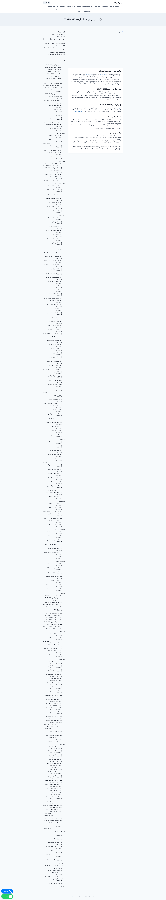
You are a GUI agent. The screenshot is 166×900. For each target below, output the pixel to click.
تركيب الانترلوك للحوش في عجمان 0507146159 (54, 290)
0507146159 (103, 74)
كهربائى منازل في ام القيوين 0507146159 (55, 873)
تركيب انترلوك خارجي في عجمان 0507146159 (54, 326)
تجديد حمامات (61, 81)
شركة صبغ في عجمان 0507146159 (54, 628)
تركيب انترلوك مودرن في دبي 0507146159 (55, 358)
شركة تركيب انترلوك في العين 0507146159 (55, 419)
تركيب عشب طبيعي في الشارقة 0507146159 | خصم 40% (55, 751)
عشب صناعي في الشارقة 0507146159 (53, 726)
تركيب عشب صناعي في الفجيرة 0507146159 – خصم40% (55, 671)
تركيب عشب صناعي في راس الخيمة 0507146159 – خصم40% (54, 683)
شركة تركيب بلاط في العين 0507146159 (52, 511)
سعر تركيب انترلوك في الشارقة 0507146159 (55, 389)
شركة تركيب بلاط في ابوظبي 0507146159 (55, 504)
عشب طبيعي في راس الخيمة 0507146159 (55, 825)
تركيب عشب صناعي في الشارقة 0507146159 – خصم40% (54, 666)
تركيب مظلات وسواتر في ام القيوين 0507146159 (54, 231)
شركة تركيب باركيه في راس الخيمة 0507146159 (54, 493)
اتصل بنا (63, 60)
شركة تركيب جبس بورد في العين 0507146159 (54, 541)
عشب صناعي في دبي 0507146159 (54, 735)
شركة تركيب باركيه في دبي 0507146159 (52, 490)
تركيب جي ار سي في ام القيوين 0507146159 (55, 147)
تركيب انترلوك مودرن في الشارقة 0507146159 (54, 353)
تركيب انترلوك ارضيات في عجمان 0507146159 (54, 314)
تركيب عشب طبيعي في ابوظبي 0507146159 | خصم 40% (55, 747)
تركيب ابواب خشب (60, 103)
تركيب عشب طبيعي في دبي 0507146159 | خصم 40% (55, 768)
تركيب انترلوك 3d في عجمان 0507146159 (55, 301)
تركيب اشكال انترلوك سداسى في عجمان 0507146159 (53, 261)
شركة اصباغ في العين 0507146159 (54, 600)
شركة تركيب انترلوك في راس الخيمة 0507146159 (53, 431)
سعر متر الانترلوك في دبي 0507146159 (53, 403)
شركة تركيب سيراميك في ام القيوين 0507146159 (54, 577)
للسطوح (74, 148)
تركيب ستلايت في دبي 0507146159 (53, 174)
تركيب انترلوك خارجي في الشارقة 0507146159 (54, 318)
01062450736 (74, 896)
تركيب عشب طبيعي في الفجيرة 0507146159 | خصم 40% (55, 760)
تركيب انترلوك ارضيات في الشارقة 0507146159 (54, 305)
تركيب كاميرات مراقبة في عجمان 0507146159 (54, 211)
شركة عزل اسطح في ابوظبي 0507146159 (55, 634)
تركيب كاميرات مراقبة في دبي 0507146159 (55, 203)
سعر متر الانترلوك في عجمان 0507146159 (55, 406)
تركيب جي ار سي (61, 133)
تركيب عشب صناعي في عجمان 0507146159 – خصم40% (55, 687)
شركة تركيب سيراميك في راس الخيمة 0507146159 (53, 585)
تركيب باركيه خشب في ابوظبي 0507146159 (55, 442)
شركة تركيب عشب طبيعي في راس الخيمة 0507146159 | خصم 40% (52, 806)
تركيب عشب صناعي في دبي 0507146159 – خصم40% (55, 679)
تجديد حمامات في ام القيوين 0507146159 (55, 90)
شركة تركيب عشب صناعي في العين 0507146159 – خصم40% (54, 700)
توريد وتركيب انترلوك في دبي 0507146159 (55, 381)
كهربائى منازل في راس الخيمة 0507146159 (55, 880)
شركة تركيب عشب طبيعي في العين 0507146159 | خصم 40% (54, 789)
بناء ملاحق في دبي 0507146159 (54, 73)
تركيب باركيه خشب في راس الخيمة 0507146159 (54, 466)
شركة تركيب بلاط (61, 501)
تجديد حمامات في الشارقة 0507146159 (52, 85)
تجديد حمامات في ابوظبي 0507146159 (53, 83)
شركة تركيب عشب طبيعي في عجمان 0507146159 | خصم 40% (53, 810)
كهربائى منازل (61, 863)
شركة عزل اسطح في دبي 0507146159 (53, 648)
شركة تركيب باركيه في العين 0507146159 (55, 482)
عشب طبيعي (62, 744)
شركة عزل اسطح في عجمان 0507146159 (55, 655)
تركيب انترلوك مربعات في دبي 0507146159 (55, 345)
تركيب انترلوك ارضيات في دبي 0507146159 (55, 309)
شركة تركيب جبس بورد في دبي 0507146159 (55, 549)
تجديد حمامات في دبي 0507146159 (53, 94)
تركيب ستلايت (61, 161)
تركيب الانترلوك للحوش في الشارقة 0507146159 (54, 278)
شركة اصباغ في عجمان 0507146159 (53, 613)
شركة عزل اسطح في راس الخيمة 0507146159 (54, 651)
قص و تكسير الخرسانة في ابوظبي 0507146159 (54, 834)
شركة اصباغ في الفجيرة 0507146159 (53, 602)
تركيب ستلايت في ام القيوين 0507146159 (55, 171)
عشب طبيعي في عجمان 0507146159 (53, 828)
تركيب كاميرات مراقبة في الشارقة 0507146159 (54, 190)
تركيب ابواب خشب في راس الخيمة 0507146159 (54, 125)
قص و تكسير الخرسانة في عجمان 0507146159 (54, 860)
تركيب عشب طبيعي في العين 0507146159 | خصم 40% (55, 756)
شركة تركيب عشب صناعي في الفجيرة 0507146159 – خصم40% (53, 704)
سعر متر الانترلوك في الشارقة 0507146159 (55, 400)
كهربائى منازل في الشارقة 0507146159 (53, 868)
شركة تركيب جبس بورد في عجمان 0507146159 (54, 557)
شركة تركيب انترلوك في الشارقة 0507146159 (54, 415)
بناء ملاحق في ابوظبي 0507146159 (53, 65)
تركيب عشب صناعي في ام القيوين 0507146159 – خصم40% (54, 675)
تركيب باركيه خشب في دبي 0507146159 (52, 462)
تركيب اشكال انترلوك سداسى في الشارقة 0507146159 (52, 253)
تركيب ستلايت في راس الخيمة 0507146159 (55, 177)
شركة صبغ (62, 593)
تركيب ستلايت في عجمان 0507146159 (53, 180)
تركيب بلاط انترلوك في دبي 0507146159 (52, 369)
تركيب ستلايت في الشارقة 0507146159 (52, 165)
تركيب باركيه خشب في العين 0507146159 (55, 451)
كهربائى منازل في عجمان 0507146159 (53, 883)
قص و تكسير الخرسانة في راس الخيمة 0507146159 (53, 855)
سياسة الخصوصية (61, 247)
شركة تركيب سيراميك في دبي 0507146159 (55, 581)
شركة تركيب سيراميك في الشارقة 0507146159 (54, 568)
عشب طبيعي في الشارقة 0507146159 (53, 815)
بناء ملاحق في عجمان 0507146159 (54, 78)
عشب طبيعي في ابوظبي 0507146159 (53, 813)
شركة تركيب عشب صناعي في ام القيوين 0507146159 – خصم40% (52, 708)
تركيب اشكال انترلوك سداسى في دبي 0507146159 (53, 257)
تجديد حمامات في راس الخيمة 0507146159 (55, 97)
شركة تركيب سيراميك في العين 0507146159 (55, 573)
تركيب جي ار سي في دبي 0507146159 (53, 150)
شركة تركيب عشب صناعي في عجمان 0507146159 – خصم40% (53, 721)
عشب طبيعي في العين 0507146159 (53, 818)
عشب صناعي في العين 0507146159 (53, 729)
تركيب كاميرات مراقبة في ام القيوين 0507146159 (54, 199)
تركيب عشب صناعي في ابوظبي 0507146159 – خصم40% (55, 662)
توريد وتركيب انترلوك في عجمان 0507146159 (55, 385)
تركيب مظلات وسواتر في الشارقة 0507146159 (54, 223)
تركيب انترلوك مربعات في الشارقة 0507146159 (54, 341)
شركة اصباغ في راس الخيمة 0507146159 (55, 610)
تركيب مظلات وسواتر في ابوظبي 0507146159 (54, 218)
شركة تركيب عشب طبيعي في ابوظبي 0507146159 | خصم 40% (53, 781)
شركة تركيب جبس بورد (59, 529)
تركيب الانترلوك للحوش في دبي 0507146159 (55, 282)
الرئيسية (117, 6)
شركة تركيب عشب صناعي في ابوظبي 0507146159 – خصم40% (53, 692)
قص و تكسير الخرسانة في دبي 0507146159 (55, 851)
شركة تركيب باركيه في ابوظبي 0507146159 (55, 474)
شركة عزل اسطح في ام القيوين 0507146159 (55, 645)
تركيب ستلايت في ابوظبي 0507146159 (53, 163)
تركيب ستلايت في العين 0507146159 (53, 168)
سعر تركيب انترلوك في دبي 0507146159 (52, 392)
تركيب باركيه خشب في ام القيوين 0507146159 (54, 459)
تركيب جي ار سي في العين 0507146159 (52, 143)
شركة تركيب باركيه (60, 439)
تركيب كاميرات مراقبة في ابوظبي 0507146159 (54, 186)
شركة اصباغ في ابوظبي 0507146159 (53, 595)
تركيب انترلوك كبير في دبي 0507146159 (52, 333)
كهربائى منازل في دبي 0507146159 (53, 876)
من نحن (63, 886)
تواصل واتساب (5, 896)
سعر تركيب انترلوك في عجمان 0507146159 (55, 396)
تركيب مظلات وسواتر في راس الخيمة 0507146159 (53, 239)
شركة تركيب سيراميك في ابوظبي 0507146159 (54, 564)
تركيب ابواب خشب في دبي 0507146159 (52, 122)
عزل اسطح (62, 631)
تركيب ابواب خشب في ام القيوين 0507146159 (54, 119)
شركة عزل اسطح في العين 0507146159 (52, 642)
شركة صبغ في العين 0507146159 (54, 619)
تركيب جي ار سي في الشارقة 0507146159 (55, 140)
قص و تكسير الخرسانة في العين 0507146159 (55, 843)
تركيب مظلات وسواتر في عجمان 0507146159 (54, 244)
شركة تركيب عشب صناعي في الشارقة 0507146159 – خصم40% (53, 696)
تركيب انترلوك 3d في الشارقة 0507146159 (55, 295)
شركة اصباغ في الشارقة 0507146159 (53, 598)
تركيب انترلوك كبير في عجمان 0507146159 (55, 337)
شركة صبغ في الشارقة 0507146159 (53, 617)
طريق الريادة (89, 74)
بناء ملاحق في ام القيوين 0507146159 (53, 71)
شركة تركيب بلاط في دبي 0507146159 (53, 518)
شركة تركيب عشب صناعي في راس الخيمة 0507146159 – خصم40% (54, 717)
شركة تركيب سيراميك (60, 561)
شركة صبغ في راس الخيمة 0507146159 (52, 626)
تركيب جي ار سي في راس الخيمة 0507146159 (54, 153)
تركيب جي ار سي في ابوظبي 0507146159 (55, 136)
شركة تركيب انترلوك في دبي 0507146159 (55, 427)
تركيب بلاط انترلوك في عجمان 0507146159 (55, 372)
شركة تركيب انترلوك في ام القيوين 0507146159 (54, 423)
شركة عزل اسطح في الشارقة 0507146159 (55, 638)
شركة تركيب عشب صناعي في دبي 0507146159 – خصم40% (54, 713)
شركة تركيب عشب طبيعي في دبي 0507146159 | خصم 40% (54, 802)
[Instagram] (44, 2)
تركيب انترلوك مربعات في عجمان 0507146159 (54, 349)
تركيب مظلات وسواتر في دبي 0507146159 (55, 235)
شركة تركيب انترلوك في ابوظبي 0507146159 (55, 410)
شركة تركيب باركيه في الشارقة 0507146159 (55, 478)
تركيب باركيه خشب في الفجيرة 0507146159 (55, 455)
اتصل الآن (6, 891)
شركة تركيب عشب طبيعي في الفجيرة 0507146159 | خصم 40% (53, 793)
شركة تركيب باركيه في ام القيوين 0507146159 (54, 487)
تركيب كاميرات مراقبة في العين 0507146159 (55, 195)
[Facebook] (49, 2)
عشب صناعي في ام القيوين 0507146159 (56, 732)
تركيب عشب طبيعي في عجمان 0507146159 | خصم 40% (55, 777)
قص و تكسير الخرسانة (59, 831)
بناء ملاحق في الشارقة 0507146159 (53, 67)
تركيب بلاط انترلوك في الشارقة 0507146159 (55, 366)
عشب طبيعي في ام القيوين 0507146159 (52, 820)
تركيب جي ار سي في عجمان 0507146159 (55, 157)
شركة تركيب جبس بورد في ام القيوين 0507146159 (53, 545)
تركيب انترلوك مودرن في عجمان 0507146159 (54, 362)
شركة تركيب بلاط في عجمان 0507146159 (55, 525)
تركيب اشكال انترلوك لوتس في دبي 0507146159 (54, 269)
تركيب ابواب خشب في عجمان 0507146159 (55, 129)
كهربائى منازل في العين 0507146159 (53, 870)
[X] (46, 2)
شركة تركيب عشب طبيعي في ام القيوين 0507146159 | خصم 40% (53, 798)
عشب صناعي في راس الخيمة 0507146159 (55, 738)
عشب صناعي (61, 659)
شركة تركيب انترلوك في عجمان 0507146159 (55, 436)
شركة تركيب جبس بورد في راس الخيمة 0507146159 (53, 553)
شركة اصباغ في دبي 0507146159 (54, 606)
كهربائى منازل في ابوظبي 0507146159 (53, 866)
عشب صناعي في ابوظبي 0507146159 (53, 724)
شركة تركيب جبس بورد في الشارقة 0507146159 (54, 536)
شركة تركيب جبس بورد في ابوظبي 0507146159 (54, 532)
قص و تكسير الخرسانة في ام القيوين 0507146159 (53, 847)
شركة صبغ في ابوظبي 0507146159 (53, 615)
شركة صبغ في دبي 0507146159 (54, 624)
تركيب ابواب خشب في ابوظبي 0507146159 (55, 106)
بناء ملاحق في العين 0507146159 (54, 69)
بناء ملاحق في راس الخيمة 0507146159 (52, 76)
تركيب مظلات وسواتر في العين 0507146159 (55, 227)
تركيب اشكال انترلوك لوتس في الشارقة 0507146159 (53, 265)
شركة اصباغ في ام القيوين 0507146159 (52, 604)
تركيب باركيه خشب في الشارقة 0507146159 (55, 447)
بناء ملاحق (62, 62)
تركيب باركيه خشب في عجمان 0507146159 (55, 470)
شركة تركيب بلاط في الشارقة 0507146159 (55, 508)
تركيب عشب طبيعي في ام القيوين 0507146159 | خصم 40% (54, 764)
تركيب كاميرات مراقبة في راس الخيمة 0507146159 (53, 207)
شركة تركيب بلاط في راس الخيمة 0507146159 (54, 521)
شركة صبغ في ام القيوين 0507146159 (53, 622)
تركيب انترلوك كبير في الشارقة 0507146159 (55, 330)
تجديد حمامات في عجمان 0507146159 (53, 100)
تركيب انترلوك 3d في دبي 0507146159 (52, 298)
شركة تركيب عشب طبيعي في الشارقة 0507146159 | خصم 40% (53, 785)
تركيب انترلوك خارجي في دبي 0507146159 (55, 322)
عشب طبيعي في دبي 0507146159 (54, 822)
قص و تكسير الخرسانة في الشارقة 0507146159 (54, 839)
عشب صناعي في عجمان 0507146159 (53, 741)
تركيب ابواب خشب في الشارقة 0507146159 (55, 110)
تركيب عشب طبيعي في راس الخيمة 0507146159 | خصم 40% (54, 772)
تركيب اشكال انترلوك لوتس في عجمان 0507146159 (53, 274)
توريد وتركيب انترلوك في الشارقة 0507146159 (54, 377)
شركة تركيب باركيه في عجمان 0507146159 (55, 497)
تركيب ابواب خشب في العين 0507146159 (55, 114)
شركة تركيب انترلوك (60, 249)
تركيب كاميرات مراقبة (60, 183)
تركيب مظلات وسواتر (60, 215)
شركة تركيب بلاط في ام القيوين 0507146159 (55, 515)
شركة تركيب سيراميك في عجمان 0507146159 (54, 589)
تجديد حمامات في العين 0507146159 (53, 87)
